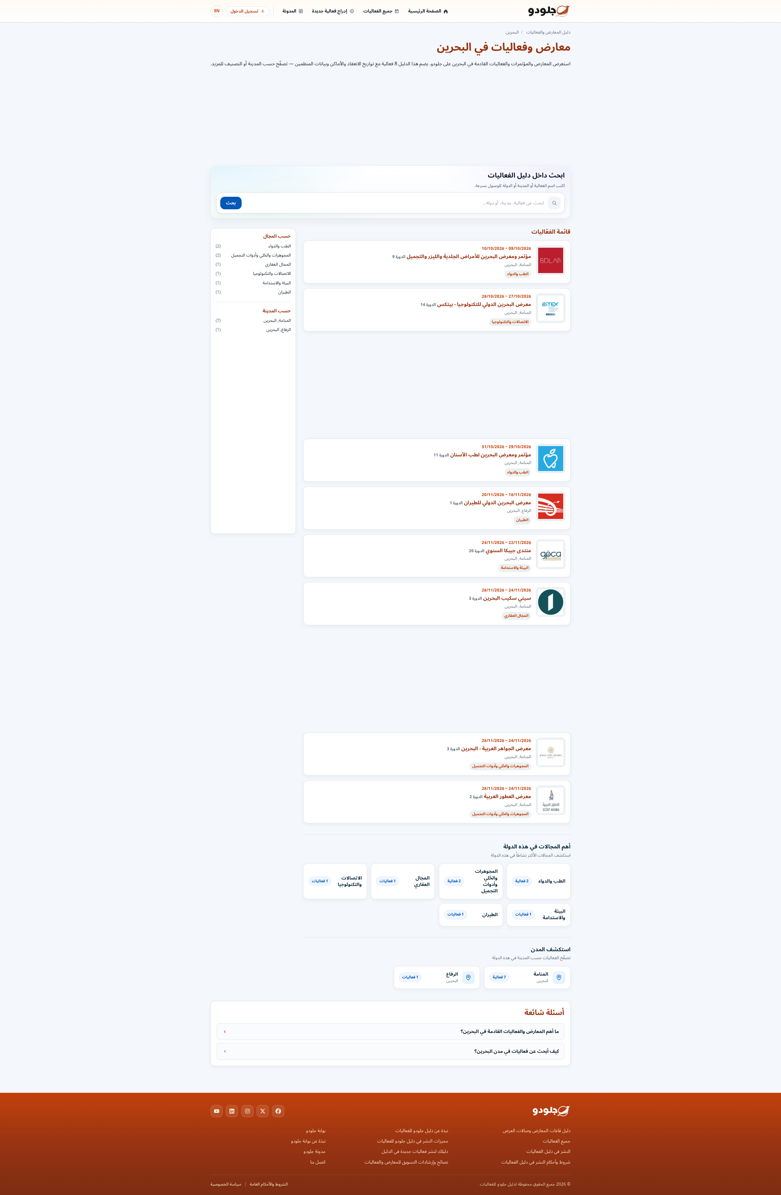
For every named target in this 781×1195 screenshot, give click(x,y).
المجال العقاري (253, 264)
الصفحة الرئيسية (424, 11)
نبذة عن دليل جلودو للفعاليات (421, 1131)
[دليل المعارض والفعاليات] (541, 11)
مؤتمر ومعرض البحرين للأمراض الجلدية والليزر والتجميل (469, 256)
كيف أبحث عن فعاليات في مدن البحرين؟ (516, 1051)
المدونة (289, 11)
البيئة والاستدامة (253, 282)
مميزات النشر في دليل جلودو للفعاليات (412, 1141)
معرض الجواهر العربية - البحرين (496, 748)
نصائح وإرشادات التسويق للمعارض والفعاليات (406, 1162)
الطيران (253, 292)
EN (217, 11)
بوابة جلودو (316, 1131)
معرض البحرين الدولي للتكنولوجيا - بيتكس (484, 304)
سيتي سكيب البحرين (507, 598)
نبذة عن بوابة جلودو (308, 1141)
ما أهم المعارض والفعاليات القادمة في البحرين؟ (510, 1031)
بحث (231, 203)
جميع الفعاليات (377, 11)
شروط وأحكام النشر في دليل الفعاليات (536, 1162)
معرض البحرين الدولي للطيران (497, 502)
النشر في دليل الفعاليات (548, 1151)
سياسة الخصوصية (226, 1184)
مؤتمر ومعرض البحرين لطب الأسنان (490, 454)
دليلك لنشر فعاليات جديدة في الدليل (415, 1151)
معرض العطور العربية (507, 796)
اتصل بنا (318, 1162)
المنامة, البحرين (253, 320)
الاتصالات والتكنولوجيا (253, 273)
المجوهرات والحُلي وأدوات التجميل (253, 255)
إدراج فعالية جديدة (329, 11)
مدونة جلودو (315, 1151)
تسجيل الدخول (244, 11)
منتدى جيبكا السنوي (508, 550)
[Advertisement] (390, 115)
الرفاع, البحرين (253, 329)
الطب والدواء (253, 246)
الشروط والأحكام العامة (269, 1184)
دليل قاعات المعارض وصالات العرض (536, 1131)
